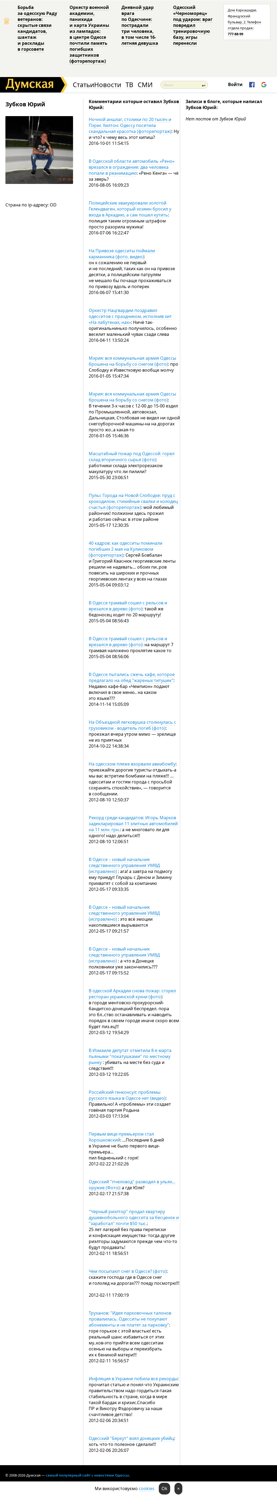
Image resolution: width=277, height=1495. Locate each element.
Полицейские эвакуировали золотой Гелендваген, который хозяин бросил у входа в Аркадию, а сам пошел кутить (130, 209)
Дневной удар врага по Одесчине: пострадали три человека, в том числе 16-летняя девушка (139, 25)
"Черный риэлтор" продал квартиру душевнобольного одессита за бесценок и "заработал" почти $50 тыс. (134, 1217)
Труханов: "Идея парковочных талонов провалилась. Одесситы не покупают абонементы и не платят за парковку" (130, 1319)
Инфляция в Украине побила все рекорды (133, 1379)
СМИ (145, 84)
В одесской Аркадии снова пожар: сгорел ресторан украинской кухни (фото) (132, 994)
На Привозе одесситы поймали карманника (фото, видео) (122, 254)
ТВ (129, 84)
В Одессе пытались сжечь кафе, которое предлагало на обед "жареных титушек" (132, 677)
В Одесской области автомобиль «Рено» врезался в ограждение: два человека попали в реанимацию (131, 167)
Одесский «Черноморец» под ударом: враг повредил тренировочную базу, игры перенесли (193, 25)
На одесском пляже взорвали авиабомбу (132, 764)
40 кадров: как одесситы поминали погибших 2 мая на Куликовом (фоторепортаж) (125, 549)
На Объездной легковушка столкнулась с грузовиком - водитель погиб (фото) (132, 725)
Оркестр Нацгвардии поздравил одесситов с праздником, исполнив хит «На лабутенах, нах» (130, 316)
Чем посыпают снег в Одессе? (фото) (128, 1271)
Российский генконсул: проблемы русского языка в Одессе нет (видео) (127, 1095)
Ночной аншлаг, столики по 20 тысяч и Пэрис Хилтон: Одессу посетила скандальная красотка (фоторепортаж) (130, 125)
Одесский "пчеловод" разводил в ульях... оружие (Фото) (132, 1185)
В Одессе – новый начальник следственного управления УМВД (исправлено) (124, 865)
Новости (107, 84)
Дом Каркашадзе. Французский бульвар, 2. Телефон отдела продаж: (244, 22)
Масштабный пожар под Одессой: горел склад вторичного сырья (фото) (131, 457)
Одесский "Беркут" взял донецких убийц (131, 1438)
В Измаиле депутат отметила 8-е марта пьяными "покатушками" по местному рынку (130, 1056)
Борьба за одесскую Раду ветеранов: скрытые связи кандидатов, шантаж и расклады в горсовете (37, 28)
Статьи (83, 84)
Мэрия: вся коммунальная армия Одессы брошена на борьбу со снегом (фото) (132, 361)
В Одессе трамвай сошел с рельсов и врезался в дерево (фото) (128, 606)
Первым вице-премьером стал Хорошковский (121, 1137)
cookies (146, 1488)
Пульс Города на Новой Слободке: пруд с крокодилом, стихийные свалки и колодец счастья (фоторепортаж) (133, 501)
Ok (164, 1488)
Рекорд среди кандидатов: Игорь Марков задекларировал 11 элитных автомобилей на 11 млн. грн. (133, 824)
